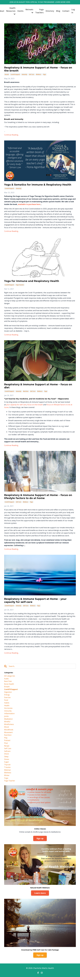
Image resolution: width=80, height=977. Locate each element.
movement (8, 732)
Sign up (40, 838)
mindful (7, 721)
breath (7, 74)
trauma (7, 767)
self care (31, 74)
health (6, 705)
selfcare (7, 751)
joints (6, 716)
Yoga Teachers (39, 11)
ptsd (6, 743)
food (6, 700)
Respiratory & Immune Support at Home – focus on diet (38, 386)
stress (6, 759)
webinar (7, 770)
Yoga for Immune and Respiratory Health (31, 281)
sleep (6, 756)
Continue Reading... (11, 135)
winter (6, 775)
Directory (50, 11)
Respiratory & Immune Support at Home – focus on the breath (38, 69)
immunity (24, 74)
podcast (7, 740)
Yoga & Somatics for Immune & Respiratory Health (37, 184)
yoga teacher (20, 285)
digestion (8, 692)
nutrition (25, 391)
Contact (65, 11)
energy (7, 695)
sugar (6, 762)
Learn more (40, 893)
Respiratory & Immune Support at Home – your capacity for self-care (35, 600)
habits (6, 703)
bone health (9, 684)
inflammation (9, 713)
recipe (6, 746)
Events (20, 11)
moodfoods (8, 729)
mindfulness (9, 724)
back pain (8, 681)
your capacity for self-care (16, 404)
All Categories (9, 676)
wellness (38, 74)
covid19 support (15, 74)
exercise (7, 697)
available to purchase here (29, 204)
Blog (58, 11)
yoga (44, 74)
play (5, 738)
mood (6, 727)
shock (6, 754)
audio (6, 678)
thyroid (7, 764)
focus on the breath (35, 404)
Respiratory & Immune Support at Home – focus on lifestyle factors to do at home (38, 497)
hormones (8, 708)
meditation (8, 719)
